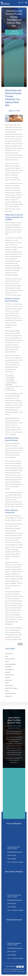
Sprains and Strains (10, 693)
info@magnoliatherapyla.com (15, 852)
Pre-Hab (7, 690)
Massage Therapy (9, 674)
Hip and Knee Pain (9, 669)
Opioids (7, 682)
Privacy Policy (21, 971)
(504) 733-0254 (11, 855)
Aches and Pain (9, 653)
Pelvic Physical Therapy (11, 688)
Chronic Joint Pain (10, 659)
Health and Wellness (10, 664)
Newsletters (8, 680)
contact (7, 632)
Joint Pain (7, 672)
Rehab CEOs (15, 969)
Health (7, 661)
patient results (9, 685)
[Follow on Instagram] (20, 967)
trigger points (9, 696)
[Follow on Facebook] (18, 967)
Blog (6, 656)
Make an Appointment (14, 32)
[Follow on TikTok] (23, 967)
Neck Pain (7, 677)
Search (20, 644)
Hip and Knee (8, 666)
